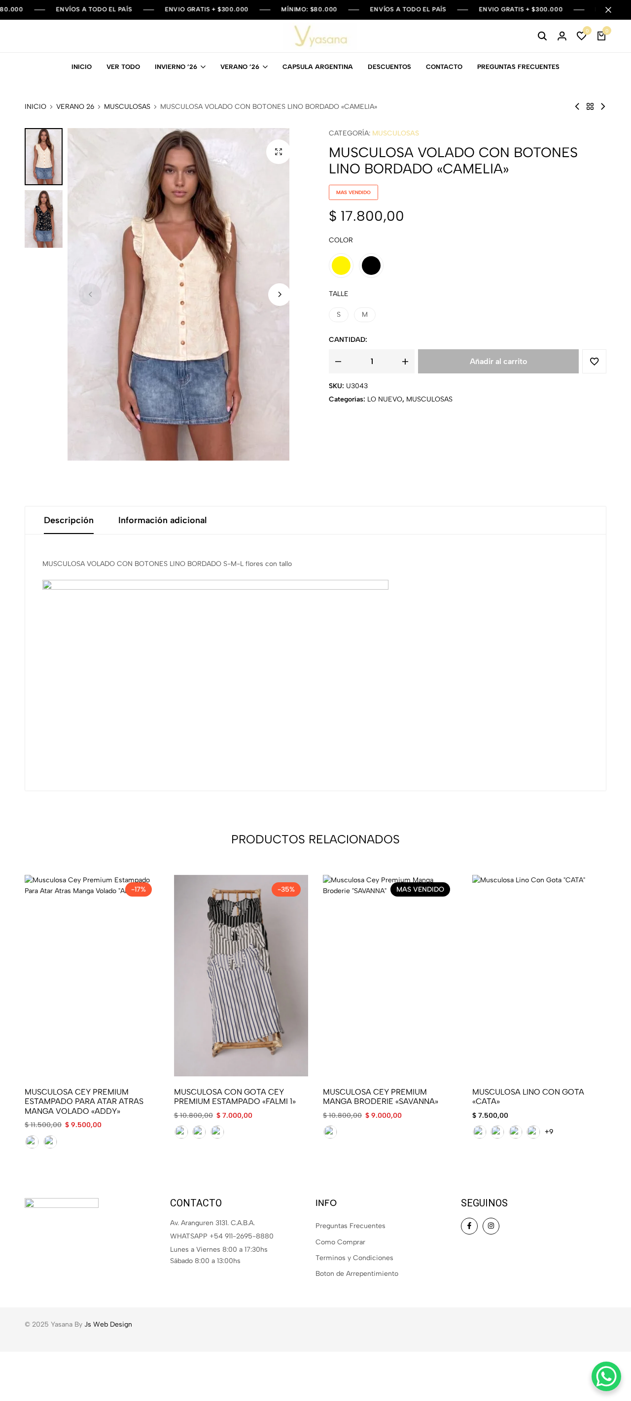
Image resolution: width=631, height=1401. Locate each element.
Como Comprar (340, 1242)
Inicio (81, 66)
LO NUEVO (384, 399)
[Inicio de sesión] (562, 36)
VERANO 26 (75, 106)
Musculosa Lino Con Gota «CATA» (528, 1096)
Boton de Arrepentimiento (357, 1273)
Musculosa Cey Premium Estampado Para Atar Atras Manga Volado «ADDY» (84, 1101)
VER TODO (123, 66)
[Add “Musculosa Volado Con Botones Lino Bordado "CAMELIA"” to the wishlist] (594, 361)
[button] (582, 36)
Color (341, 240)
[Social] (469, 1226)
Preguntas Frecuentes (518, 66)
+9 (549, 1132)
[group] (92, 976)
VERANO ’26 (239, 66)
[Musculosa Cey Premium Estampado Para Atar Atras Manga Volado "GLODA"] (577, 106)
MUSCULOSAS (127, 106)
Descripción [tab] (69, 520)
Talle (339, 294)
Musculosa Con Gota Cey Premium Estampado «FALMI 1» (235, 1096)
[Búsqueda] (542, 36)
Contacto (444, 66)
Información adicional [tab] (162, 520)
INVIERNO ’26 (176, 66)
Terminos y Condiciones (354, 1258)
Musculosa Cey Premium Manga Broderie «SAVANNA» (380, 1096)
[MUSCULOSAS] (590, 106)
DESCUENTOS (389, 66)
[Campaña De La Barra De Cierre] (613, 10)
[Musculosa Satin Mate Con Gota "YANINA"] (602, 106)
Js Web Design (108, 1324)
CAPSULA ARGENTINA (317, 66)
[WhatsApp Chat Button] (606, 1376)
